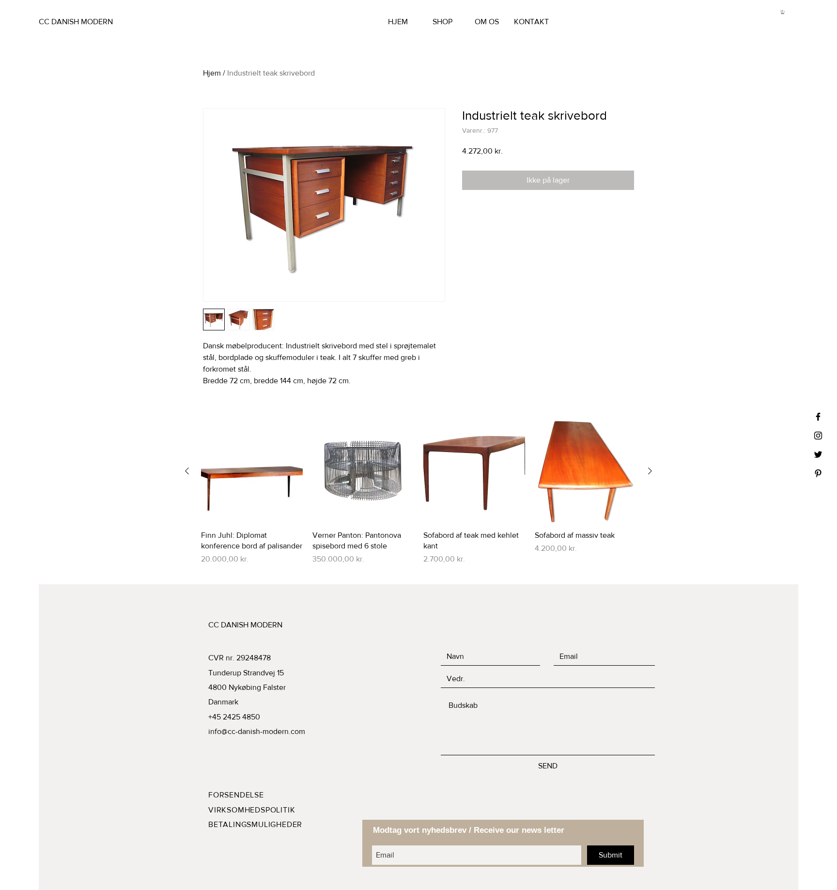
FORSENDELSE (236, 795)
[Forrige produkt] (187, 471)
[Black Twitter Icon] (818, 454)
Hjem (212, 73)
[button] (782, 12)
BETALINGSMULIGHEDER (255, 824)
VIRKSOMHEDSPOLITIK (251, 810)
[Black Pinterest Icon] (818, 473)
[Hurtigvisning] (252, 471)
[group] (418, 498)
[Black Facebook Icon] (818, 416)
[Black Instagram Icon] (818, 435)
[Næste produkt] (650, 471)
